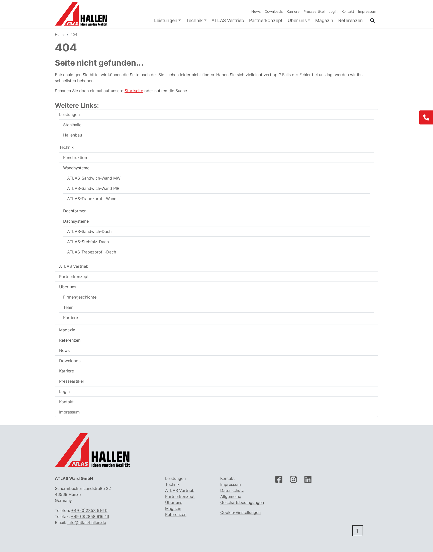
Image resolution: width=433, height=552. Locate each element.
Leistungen (165, 20)
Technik (194, 20)
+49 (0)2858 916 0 (89, 510)
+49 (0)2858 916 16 (90, 516)
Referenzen (350, 20)
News (256, 11)
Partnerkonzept (266, 20)
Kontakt (348, 11)
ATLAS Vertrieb (227, 20)
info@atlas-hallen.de (86, 522)
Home (59, 34)
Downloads (274, 11)
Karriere (293, 11)
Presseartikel (313, 11)
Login (333, 11)
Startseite (134, 90)
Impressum (367, 11)
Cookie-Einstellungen (240, 512)
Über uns (297, 20)
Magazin (324, 20)
